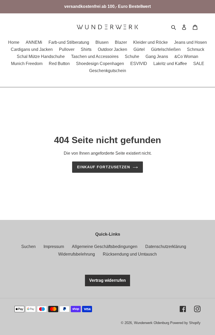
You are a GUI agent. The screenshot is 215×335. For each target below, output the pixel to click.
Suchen (28, 246)
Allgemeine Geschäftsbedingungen (104, 246)
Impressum (54, 246)
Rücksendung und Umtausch (130, 254)
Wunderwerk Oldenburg (152, 323)
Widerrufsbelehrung (76, 254)
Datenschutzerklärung (165, 246)
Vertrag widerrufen (107, 280)
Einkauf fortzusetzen (103, 167)
